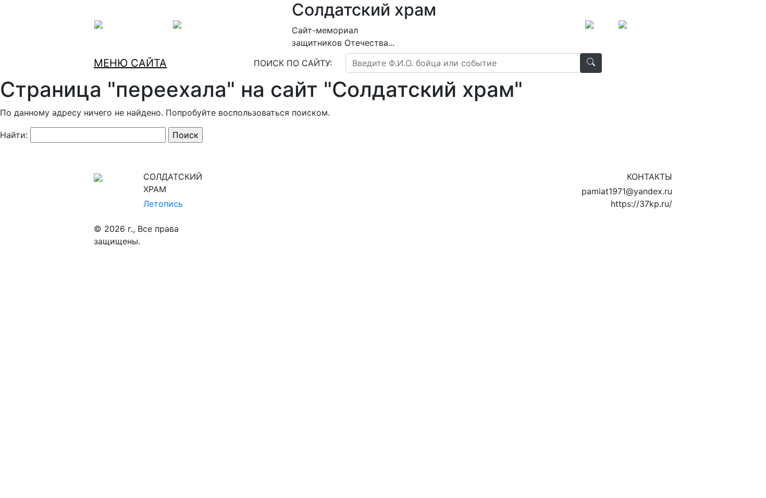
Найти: (14, 135)
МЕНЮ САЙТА (130, 63)
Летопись (163, 203)
